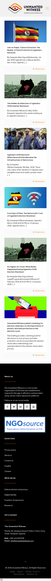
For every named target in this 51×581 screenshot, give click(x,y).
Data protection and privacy (16, 489)
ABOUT (20, 572)
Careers (7, 471)
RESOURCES (19, 574)
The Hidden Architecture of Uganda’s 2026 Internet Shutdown (23, 104)
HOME (12, 572)
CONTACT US (31, 574)
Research (8, 505)
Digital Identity (10, 495)
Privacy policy (10, 450)
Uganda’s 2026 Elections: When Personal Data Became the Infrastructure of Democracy (22, 157)
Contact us (8, 460)
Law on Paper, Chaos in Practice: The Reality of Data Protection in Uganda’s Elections (24, 50)
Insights (7, 466)
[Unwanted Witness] (25, 8)
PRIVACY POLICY (32, 572)
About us (8, 455)
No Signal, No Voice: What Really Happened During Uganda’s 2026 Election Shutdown (22, 269)
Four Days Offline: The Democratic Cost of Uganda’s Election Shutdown (25, 214)
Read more (39, 69)
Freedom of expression (14, 500)
